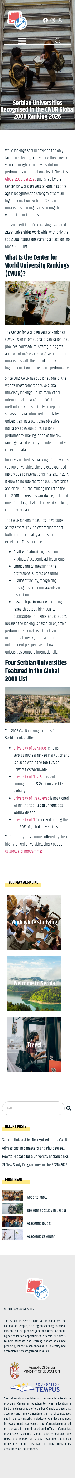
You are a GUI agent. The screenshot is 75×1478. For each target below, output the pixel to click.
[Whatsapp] (60, 20)
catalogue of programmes (24, 851)
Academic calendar (41, 1236)
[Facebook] (45, 20)
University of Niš (25, 820)
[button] (22, 41)
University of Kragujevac (31, 798)
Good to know (37, 1197)
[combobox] (33, 1108)
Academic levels (39, 1223)
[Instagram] (52, 20)
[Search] (69, 1108)
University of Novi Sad (29, 777)
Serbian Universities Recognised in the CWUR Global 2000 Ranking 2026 (34, 1143)
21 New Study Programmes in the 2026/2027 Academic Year (34, 1168)
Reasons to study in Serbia (46, 1210)
